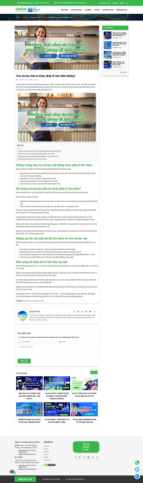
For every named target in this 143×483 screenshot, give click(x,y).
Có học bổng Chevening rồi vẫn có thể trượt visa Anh (84, 421)
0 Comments (36, 79)
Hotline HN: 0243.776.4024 (51, 479)
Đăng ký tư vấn (25, 479)
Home (18, 17)
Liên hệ (121, 3)
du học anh (27, 301)
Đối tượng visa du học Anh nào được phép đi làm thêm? (37, 154)
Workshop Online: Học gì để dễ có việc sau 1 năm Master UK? (29, 421)
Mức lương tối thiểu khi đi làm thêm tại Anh (33, 159)
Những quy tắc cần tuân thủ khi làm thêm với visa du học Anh (38, 156)
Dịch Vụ (46, 454)
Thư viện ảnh (47, 460)
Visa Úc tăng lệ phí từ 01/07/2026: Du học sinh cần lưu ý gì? (84, 394)
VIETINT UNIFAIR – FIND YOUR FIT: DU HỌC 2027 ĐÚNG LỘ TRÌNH (57, 421)
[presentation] (92, 372)
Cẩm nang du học (121, 10)
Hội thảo (46, 449)
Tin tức (96, 10)
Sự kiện (114, 3)
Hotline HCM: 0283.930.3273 (75, 479)
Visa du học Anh (38, 301)
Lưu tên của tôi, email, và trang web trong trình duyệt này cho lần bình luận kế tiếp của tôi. (49, 337)
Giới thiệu (64, 10)
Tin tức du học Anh (35, 17)
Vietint (19, 79)
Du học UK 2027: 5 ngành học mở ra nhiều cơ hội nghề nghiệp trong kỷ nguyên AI (57, 396)
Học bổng (88, 10)
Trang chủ (46, 446)
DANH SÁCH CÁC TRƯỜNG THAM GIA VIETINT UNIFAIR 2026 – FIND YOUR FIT (29, 396)
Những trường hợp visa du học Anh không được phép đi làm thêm (40, 151)
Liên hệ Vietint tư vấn (86, 447)
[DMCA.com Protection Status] (50, 465)
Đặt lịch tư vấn (104, 3)
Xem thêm (123, 72)
